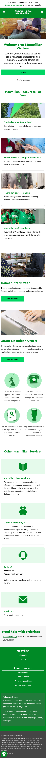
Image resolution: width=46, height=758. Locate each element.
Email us (8, 611)
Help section (23, 655)
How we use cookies (23, 686)
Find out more (12, 298)
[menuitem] (42, 12)
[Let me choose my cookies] (4, 754)
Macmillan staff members (17, 228)
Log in (23, 72)
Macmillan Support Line (16, 711)
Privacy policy (23, 677)
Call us (7, 567)
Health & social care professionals (21, 157)
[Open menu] (4, 13)
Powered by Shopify (7, 753)
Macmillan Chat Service (16, 478)
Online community (13, 523)
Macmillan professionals (16, 193)
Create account (23, 80)
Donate (23, 659)
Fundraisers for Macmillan (17, 122)
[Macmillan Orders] (23, 12)
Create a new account (13, 5)
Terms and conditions (23, 681)
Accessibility (23, 672)
